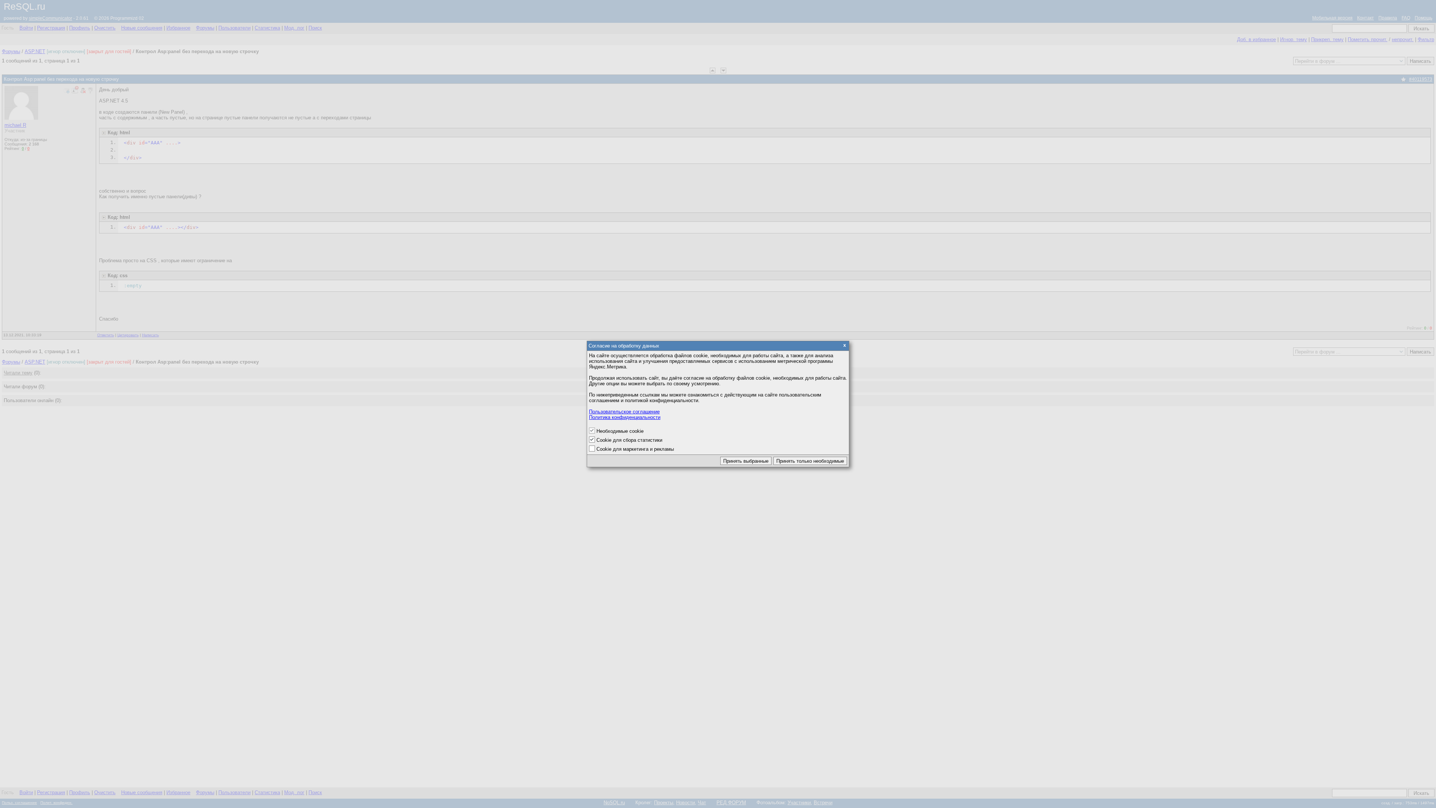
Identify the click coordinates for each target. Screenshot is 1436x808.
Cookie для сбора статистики (629, 440)
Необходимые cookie (620, 431)
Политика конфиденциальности (624, 417)
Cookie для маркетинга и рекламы (635, 449)
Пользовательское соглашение (624, 411)
